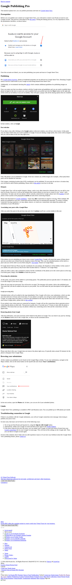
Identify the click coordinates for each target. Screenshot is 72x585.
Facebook (21, 533)
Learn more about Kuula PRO (9, 525)
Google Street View (46, 10)
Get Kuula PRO (13, 575)
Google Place (38, 259)
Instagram (23, 540)
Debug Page (8, 548)
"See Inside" (35, 262)
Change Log (8, 547)
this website (29, 300)
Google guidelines (21, 198)
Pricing (63, 576)
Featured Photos (29, 576)
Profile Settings (51, 426)
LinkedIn (22, 538)
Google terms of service (10, 79)
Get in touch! (8, 530)
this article (33, 19)
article (28, 84)
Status (6, 550)
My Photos (66, 575)
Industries (33, 578)
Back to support (5, 1)
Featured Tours (38, 576)
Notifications (35, 575)
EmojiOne (56, 561)
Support (6, 545)
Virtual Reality (18, 578)
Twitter (20, 537)
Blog (5, 543)
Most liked (47, 576)
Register (20, 575)
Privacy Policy (8, 555)
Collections (53, 576)
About (59, 576)
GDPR (6, 557)
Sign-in (25, 575)
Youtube (28, 535)
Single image (11, 568)
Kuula (8, 578)
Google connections (10, 430)
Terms (6, 553)
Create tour (4, 568)
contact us (23, 436)
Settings (9, 576)
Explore (21, 576)
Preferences (15, 576)
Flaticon (49, 561)
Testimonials (26, 578)
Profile (61, 575)
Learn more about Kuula (8, 480)
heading (61, 194)
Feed (29, 575)
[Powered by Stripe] (10, 558)
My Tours (4, 576)
